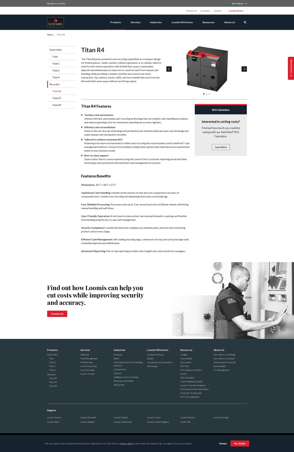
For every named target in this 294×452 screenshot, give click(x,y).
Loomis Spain (53, 422)
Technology (152, 366)
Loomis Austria (54, 417)
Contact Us (191, 10)
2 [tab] (206, 93)
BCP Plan (184, 366)
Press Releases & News (191, 370)
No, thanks (239, 443)
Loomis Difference (182, 22)
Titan (55, 56)
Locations (205, 10)
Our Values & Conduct (224, 358)
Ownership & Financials (225, 362)
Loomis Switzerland (123, 422)
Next (244, 69)
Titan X (56, 77)
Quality (150, 358)
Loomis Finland (121, 417)
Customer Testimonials (191, 393)
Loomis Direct (236, 10)
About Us (229, 22)
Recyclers (54, 84)
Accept (223, 443)
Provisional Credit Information (194, 389)
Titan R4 (56, 91)
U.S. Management (222, 370)
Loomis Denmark (88, 417)
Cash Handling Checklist (191, 381)
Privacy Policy (126, 443)
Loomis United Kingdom (158, 422)
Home (50, 34)
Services (135, 22)
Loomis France (154, 417)
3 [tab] (209, 93)
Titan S (55, 70)
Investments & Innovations (160, 362)
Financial (118, 354)
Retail (116, 358)
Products (115, 22)
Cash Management (89, 358)
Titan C (56, 63)
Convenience (120, 369)
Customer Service (155, 354)
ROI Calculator (187, 377)
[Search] (245, 22)
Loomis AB (185, 422)
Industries (156, 22)
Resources (209, 22)
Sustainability (220, 366)
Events (183, 373)
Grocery (118, 373)
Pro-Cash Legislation (190, 397)
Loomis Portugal (221, 417)
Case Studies (186, 358)
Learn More (221, 147)
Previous (169, 69)
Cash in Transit (87, 373)
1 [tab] (203, 93)
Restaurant (119, 384)
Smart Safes (55, 49)
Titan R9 (56, 104)
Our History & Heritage (224, 354)
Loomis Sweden (87, 422)
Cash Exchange (87, 370)
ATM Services (86, 362)
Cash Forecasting (88, 366)
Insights (184, 354)
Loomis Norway (187, 417)
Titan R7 (56, 98)
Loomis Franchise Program (192, 385)
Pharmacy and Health (123, 381)
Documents (185, 362)
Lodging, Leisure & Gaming (126, 377)
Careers (217, 10)
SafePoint (84, 354)
